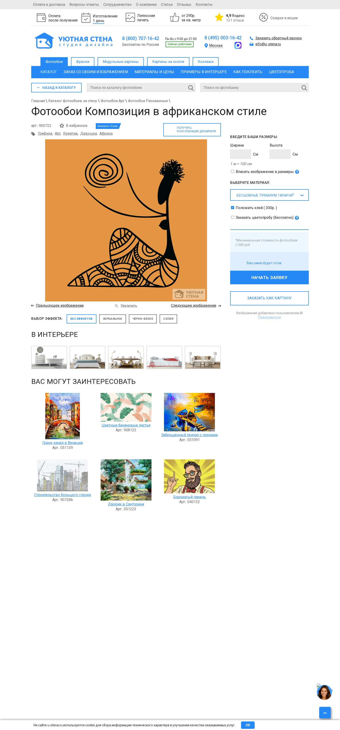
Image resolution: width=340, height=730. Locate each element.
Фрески (82, 62)
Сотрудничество (117, 4)
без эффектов (81, 318)
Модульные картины (121, 62)
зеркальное (112, 318)
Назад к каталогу (59, 88)
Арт (58, 133)
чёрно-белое (143, 318)
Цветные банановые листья (126, 425)
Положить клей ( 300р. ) (256, 208)
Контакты (204, 4)
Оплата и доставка (49, 4)
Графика (45, 133)
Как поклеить (247, 72)
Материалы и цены (154, 72)
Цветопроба (281, 72)
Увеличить (129, 306)
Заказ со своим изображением (96, 72)
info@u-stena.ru (268, 44)
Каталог (48, 72)
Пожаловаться (269, 317)
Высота (276, 145)
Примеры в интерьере (204, 72)
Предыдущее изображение (60, 305)
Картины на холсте (168, 62)
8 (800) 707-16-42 (140, 38)
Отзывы (184, 4)
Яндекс (235, 17)
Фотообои (54, 62)
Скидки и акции (284, 18)
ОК (248, 725)
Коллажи (205, 62)
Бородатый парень (189, 497)
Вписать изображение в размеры (265, 171)
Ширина (237, 145)
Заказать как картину (269, 298)
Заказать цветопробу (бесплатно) (265, 217)
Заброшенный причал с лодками (189, 435)
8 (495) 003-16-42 (222, 38)
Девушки (88, 133)
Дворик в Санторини (126, 504)
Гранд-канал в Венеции (62, 443)
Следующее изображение (193, 305)
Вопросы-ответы (84, 4)
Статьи (167, 4)
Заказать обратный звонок (278, 38)
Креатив (70, 133)
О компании (146, 4)
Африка (106, 133)
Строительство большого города (62, 495)
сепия (168, 318)
